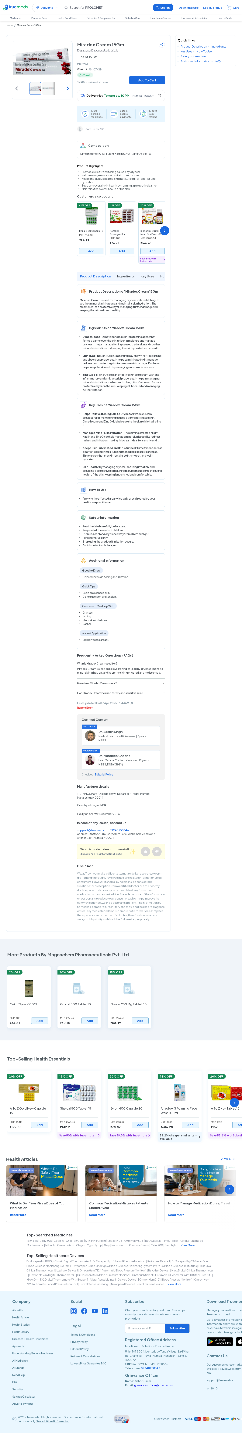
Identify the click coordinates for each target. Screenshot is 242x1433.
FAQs (218, 61)
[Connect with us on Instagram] (74, 1311)
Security (17, 1389)
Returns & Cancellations (85, 1356)
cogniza (59, 1240)
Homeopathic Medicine (194, 18)
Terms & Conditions (83, 1334)
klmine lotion (65, 1245)
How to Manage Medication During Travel (199, 1203)
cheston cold (75, 1240)
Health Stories (21, 1324)
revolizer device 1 (159, 1270)
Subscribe (177, 1328)
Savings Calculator (23, 1396)
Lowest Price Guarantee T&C (88, 1363)
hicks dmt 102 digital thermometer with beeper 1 (57, 1279)
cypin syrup (94, 1245)
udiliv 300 (46, 1240)
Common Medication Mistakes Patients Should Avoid (118, 1205)
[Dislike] (157, 851)
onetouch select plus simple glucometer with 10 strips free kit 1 (172, 1275)
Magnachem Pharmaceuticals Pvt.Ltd (98, 50)
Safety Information (193, 56)
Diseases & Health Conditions (30, 1339)
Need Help (18, 1375)
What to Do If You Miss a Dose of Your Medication (38, 1205)
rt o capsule (153, 1240)
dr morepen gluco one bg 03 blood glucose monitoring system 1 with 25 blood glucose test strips (135, 1265)
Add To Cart (147, 80)
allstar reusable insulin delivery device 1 (114, 1279)
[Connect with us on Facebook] (84, 1311)
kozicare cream (139, 1245)
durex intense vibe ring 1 (94, 1284)
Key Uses (147, 276)
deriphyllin (171, 1245)
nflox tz (50, 1245)
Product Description (95, 276)
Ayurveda (18, 1346)
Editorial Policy (104, 774)
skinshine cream (95, 1240)
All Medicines (20, 1360)
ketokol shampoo (191, 1240)
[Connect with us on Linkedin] (105, 1311)
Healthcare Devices (160, 18)
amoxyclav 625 (133, 1240)
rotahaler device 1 (158, 1261)
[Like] (145, 851)
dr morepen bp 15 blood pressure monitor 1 (103, 1275)
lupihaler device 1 (67, 1270)
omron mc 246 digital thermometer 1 (52, 1275)
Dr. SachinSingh (111, 732)
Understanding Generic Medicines (33, 1353)
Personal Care (39, 18)
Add (91, 251)
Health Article (20, 1317)
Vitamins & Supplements (101, 18)
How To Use (204, 51)
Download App (189, 7)
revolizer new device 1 (150, 1284)
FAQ (15, 1382)
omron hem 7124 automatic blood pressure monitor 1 (113, 1270)
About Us (17, 1310)
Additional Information (195, 61)
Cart (236, 7)
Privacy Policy (79, 1341)
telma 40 (32, 1240)
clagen (80, 1245)
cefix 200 (157, 1245)
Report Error (85, 707)
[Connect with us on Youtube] (95, 1311)
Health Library (20, 1331)
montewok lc (35, 1245)
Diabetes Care (132, 18)
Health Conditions (67, 18)
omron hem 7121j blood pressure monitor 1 (165, 1279)
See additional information (52, 1421)
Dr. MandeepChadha (114, 756)
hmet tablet (170, 1240)
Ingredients (126, 276)
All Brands (18, 1367)
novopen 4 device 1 (123, 1284)
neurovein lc (119, 1245)
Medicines (15, 18)
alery (107, 1245)
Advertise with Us (22, 1403)
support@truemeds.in (92, 830)
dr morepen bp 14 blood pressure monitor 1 (119, 1261)
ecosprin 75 (115, 1240)
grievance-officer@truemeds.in (154, 1385)
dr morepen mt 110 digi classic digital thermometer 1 (58, 1261)
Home (9, 25)
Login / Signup (212, 7)
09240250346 (119, 830)
